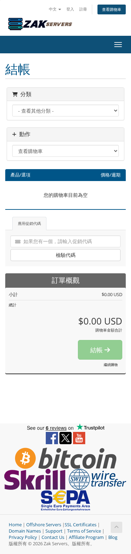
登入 (70, 9)
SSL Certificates (80, 525)
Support (54, 531)
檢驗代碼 (65, 255)
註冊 (83, 9)
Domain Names (25, 531)
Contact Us (53, 537)
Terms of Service (84, 531)
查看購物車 (111, 9)
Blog (112, 537)
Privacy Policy (23, 537)
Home (15, 525)
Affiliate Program (86, 537)
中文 (53, 9)
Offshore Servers (43, 525)
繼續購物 (111, 364)
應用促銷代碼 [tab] (29, 223)
